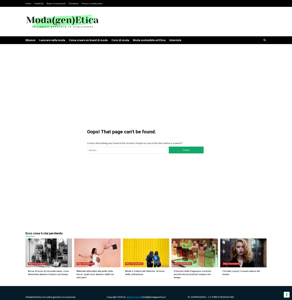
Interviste (175, 40)
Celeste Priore (133, 297)
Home (28, 3)
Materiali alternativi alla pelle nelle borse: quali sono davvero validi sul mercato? (95, 274)
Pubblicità (39, 3)
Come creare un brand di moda (88, 40)
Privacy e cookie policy (92, 3)
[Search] (265, 40)
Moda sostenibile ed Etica (149, 40)
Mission (30, 40)
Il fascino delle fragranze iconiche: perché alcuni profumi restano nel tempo (193, 274)
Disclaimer (73, 3)
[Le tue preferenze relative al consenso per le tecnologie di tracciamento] (287, 295)
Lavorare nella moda (52, 40)
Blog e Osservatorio (56, 3)
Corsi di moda (120, 40)
